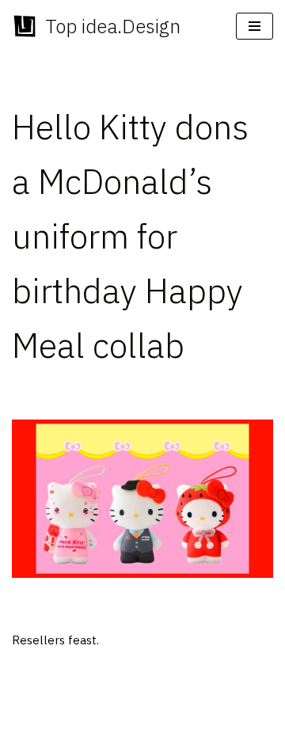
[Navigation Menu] (254, 26)
